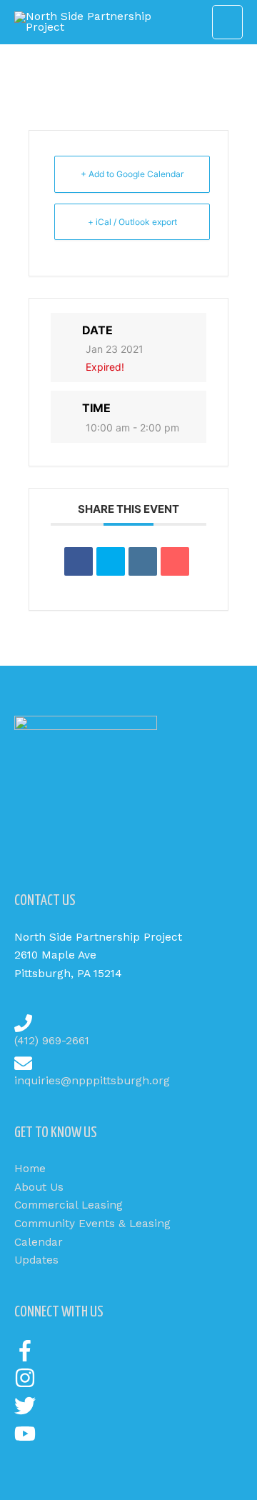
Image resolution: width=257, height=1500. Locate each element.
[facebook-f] (25, 1357)
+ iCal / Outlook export (132, 221)
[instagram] (25, 1385)
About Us (39, 1187)
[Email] (175, 561)
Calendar (38, 1242)
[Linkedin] (142, 561)
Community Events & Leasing (92, 1223)
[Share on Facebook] (78, 561)
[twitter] (25, 1412)
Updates (36, 1260)
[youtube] (25, 1440)
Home (30, 1168)
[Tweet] (110, 561)
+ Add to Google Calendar (132, 174)
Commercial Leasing (68, 1205)
